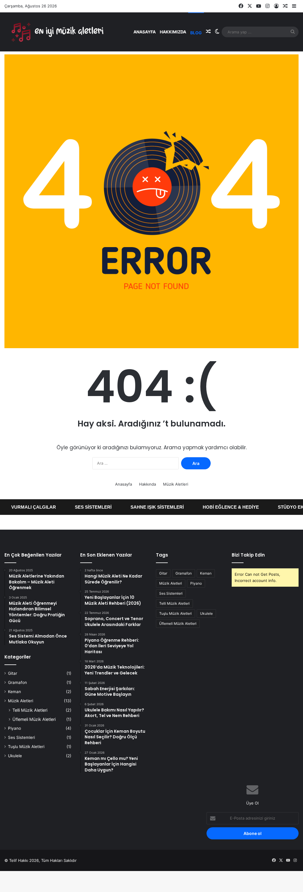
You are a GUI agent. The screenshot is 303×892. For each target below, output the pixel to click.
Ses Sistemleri (21, 737)
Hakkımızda (173, 31)
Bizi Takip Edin (248, 555)
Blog (196, 32)
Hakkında (147, 484)
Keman (14, 691)
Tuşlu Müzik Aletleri (26, 746)
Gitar (12, 673)
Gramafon (17, 682)
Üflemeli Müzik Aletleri (34, 719)
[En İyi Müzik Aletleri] (56, 32)
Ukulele (15, 755)
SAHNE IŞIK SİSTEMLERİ (148, 507)
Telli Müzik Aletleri (29, 710)
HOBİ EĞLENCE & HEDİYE (222, 507)
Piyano (14, 728)
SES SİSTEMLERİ (84, 507)
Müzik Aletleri (175, 484)
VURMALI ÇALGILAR (24, 507)
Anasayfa (144, 31)
